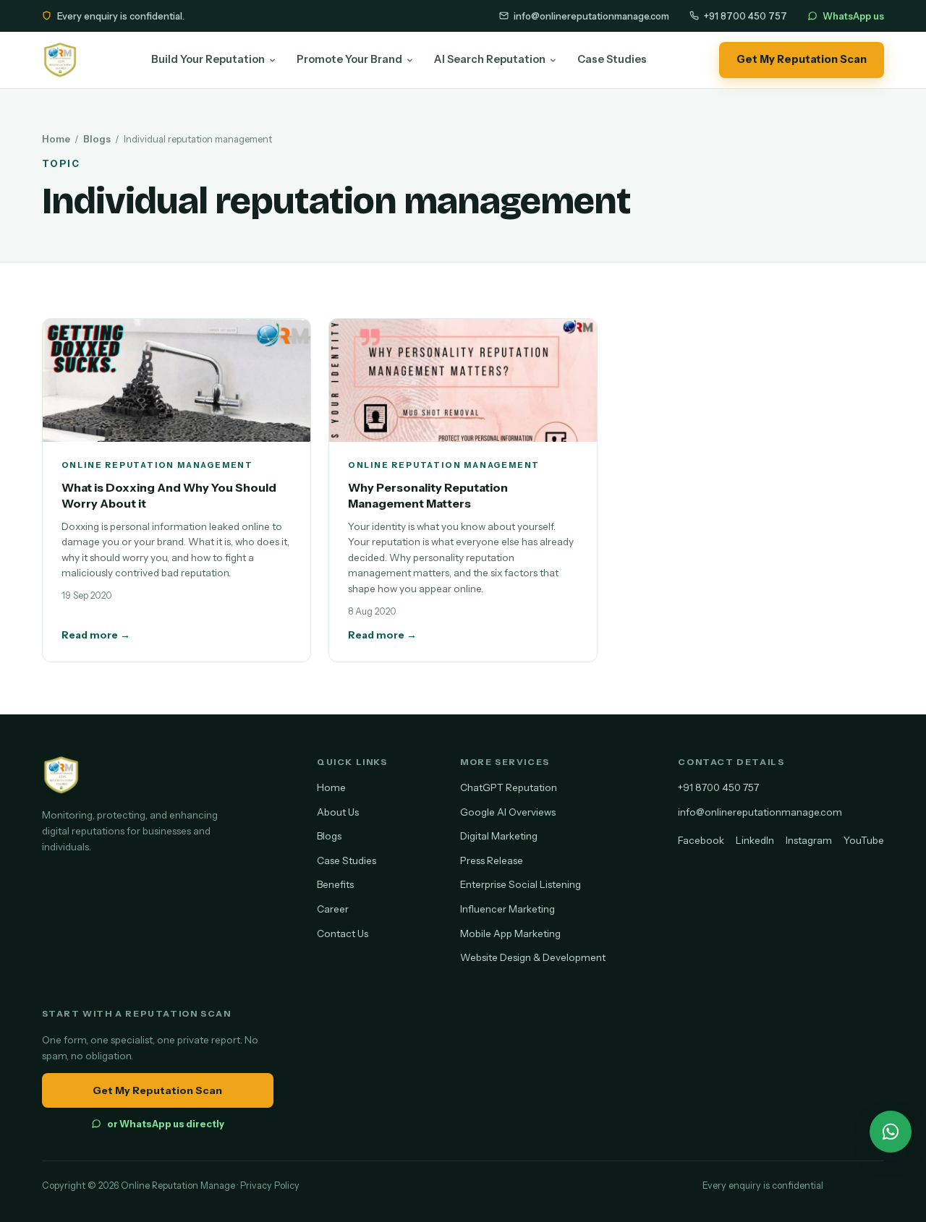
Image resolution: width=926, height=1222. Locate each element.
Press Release (491, 860)
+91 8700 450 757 (745, 16)
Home (56, 139)
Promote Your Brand (349, 59)
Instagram (809, 840)
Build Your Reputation (208, 59)
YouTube (864, 840)
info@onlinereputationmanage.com (591, 16)
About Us (338, 812)
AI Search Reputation (489, 59)
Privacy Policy (270, 1185)
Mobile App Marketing (510, 933)
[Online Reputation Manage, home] (60, 60)
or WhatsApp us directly (165, 1123)
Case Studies (612, 59)
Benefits (335, 884)
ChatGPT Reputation (508, 787)
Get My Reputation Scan (801, 59)
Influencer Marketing (507, 909)
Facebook (701, 840)
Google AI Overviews (508, 812)
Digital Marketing (499, 836)
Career (333, 909)
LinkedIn (755, 840)
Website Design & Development (533, 957)
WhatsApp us (853, 16)
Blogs (97, 139)
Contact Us (342, 933)
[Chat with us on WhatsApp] (891, 1132)
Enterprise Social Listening (520, 884)
